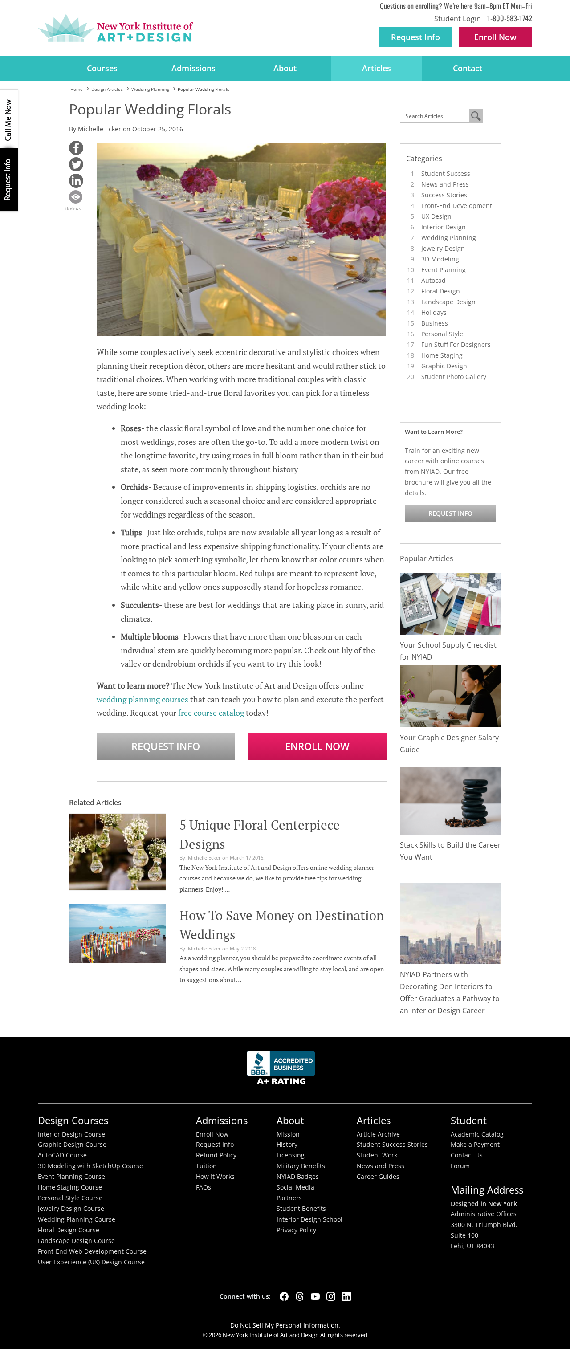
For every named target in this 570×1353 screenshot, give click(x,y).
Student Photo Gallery (453, 376)
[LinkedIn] (346, 1296)
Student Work (377, 1155)
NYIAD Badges (298, 1177)
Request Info (415, 37)
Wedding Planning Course (76, 1219)
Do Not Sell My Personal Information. (285, 1325)
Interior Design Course (71, 1134)
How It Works (215, 1177)
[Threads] (299, 1296)
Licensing (291, 1155)
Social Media (295, 1187)
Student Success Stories (392, 1145)
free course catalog (211, 712)
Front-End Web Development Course (92, 1251)
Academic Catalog (477, 1134)
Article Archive (378, 1134)
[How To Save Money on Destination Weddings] (117, 932)
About (285, 68)
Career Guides (378, 1177)
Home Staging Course (70, 1187)
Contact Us (467, 1155)
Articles (376, 68)
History (287, 1145)
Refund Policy (216, 1155)
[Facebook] (284, 1296)
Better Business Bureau (282, 1070)
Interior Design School (309, 1219)
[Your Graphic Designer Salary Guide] (450, 695)
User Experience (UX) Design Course (91, 1262)
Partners (289, 1198)
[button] (76, 148)
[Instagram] (330, 1296)
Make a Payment (475, 1145)
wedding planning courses (142, 699)
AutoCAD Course (62, 1155)
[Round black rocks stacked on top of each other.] (450, 800)
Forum (460, 1166)
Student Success (445, 173)
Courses (102, 68)
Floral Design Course (68, 1230)
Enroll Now (317, 746)
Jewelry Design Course (71, 1209)
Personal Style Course (70, 1198)
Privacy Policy (296, 1230)
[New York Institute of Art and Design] (115, 28)
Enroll (495, 37)
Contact (467, 68)
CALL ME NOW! (9, 119)
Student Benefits (301, 1209)
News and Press (445, 184)
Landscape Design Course (76, 1241)
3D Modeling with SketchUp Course (90, 1166)
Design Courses (73, 1120)
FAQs (203, 1187)
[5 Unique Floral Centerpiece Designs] (117, 851)
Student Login (457, 19)
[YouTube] (315, 1296)
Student (469, 1120)
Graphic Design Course (72, 1145)
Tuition (206, 1166)
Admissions (193, 68)
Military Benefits (301, 1166)
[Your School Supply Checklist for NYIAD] (450, 603)
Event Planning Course (71, 1177)
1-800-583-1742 (509, 18)
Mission (288, 1134)
